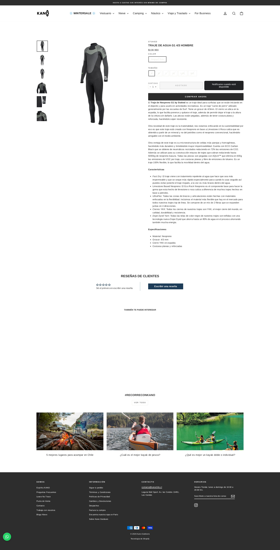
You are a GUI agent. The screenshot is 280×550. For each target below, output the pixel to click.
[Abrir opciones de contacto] (7, 537)
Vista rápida (61, 364)
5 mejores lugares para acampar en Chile (69, 455)
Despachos (94, 506)
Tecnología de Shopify (140, 539)
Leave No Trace (43, 496)
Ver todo (140, 403)
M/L (192, 73)
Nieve (122, 13)
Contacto (40, 506)
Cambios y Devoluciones (100, 501)
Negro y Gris (157, 59)
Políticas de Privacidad (99, 496)
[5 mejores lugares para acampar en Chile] (69, 431)
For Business (203, 13)
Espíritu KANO (43, 488)
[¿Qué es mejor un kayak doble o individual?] (210, 431)
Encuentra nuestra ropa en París (103, 514)
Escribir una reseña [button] (165, 286)
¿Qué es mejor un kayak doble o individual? (210, 455)
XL (173, 73)
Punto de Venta (43, 501)
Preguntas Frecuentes (46, 492)
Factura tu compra (97, 510)
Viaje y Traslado (178, 13)
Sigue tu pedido (96, 488)
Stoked (152, 42)
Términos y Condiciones (100, 492)
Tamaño (153, 68)
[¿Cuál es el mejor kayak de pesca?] (140, 431)
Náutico (156, 13)
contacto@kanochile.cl (152, 487)
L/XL (183, 73)
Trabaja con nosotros (45, 510)
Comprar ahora (196, 97)
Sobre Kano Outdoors (98, 519)
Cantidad (153, 83)
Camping (139, 13)
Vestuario (106, 13)
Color (152, 54)
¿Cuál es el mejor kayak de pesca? (140, 455)
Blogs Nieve (41, 514)
